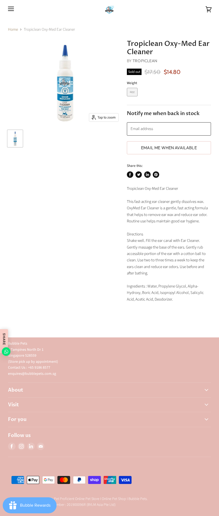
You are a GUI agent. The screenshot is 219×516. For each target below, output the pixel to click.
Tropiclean (145, 60)
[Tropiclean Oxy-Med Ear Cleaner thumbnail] (15, 138)
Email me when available (169, 147)
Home (13, 29)
